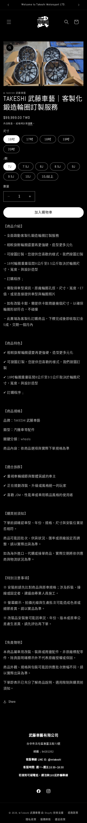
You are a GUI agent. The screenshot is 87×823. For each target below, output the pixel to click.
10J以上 (48, 176)
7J (9, 166)
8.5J (58, 166)
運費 (30, 123)
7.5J (26, 166)
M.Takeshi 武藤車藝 (30, 812)
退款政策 (73, 812)
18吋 (47, 139)
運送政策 (60, 819)
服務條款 (45, 819)
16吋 (11, 139)
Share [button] (12, 702)
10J (28, 176)
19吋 (66, 139)
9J (73, 166)
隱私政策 (31, 819)
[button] (9, 22)
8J (41, 166)
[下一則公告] (79, 5)
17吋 (29, 139)
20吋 (11, 149)
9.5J (11, 176)
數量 (6, 186)
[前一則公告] (8, 5)
